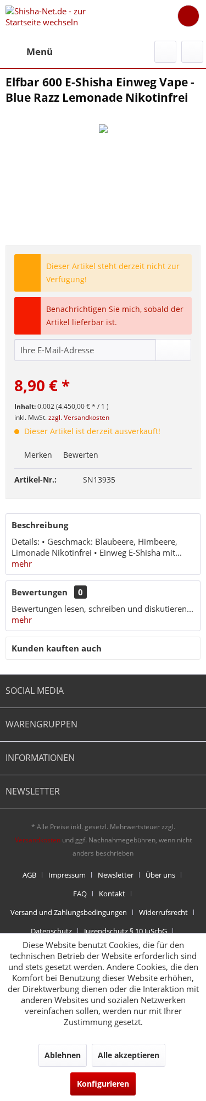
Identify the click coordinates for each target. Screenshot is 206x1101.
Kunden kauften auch (57, 648)
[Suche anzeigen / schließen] (165, 52)
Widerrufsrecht (163, 912)
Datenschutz (51, 931)
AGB (29, 875)
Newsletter (115, 875)
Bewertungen (40, 592)
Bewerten (79, 455)
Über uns (160, 875)
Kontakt (112, 894)
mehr (22, 563)
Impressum (67, 875)
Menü (39, 51)
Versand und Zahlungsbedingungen (68, 912)
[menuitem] (29, 52)
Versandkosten (37, 840)
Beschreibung (40, 524)
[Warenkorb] (188, 16)
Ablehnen (62, 1055)
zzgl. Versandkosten (78, 417)
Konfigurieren (103, 1083)
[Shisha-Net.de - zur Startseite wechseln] (54, 18)
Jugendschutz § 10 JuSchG (125, 931)
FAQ (80, 894)
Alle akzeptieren (128, 1055)
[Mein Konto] (192, 52)
